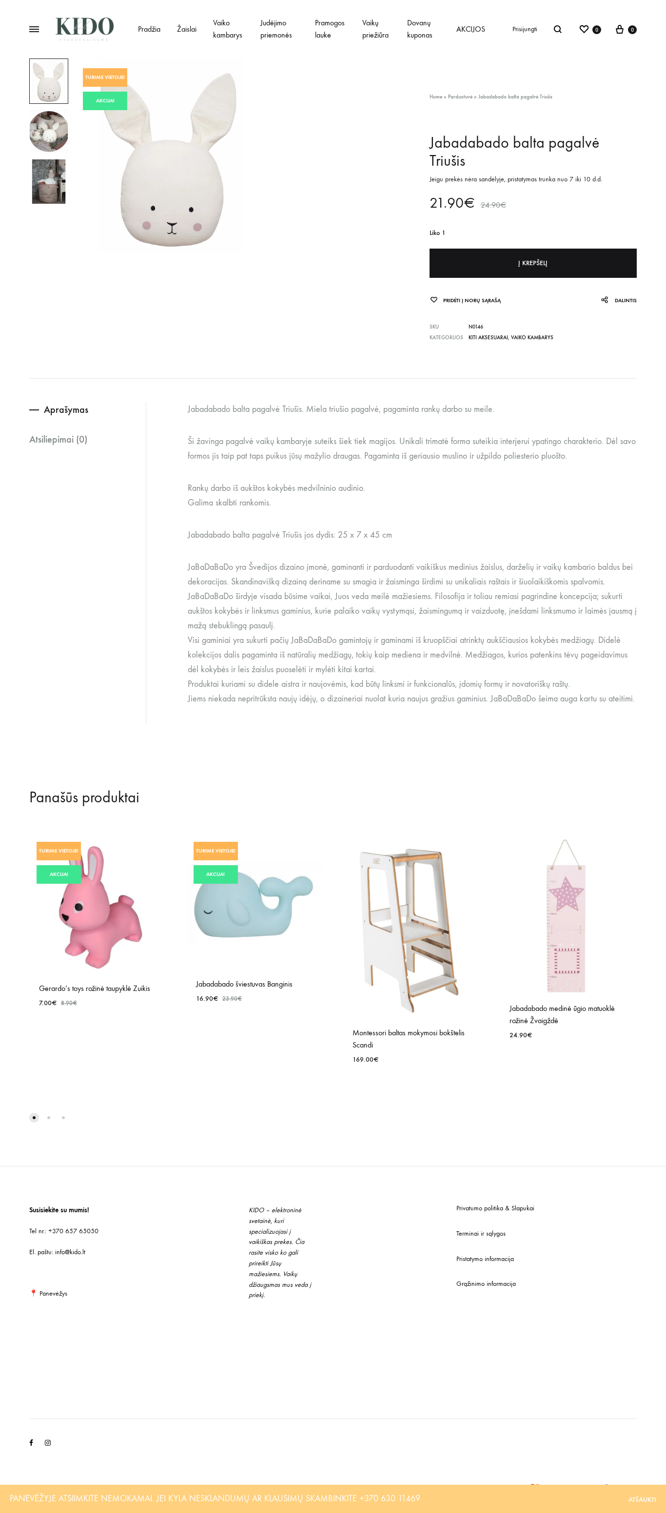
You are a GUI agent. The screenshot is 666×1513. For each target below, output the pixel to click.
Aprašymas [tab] (66, 409)
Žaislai (186, 29)
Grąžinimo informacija (486, 1284)
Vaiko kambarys (227, 28)
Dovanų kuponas (419, 28)
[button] (34, 1118)
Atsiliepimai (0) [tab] (58, 439)
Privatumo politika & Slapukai (495, 1208)
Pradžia (149, 29)
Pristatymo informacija (485, 1259)
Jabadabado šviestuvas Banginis (244, 984)
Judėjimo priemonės (276, 28)
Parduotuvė (460, 97)
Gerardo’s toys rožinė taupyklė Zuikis (94, 988)
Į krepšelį (533, 263)
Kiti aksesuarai (488, 337)
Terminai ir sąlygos (481, 1233)
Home (436, 97)
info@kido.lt (70, 1252)
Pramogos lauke (330, 28)
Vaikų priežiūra (375, 28)
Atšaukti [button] (642, 1499)
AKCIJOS (470, 29)
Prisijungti (524, 29)
